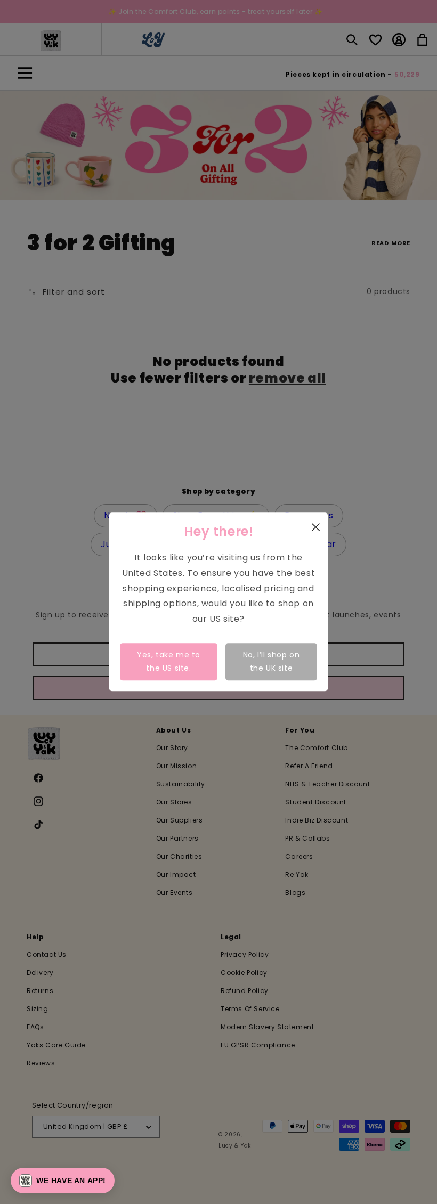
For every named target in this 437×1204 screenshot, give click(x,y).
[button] (63, 1180)
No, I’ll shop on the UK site (271, 661)
